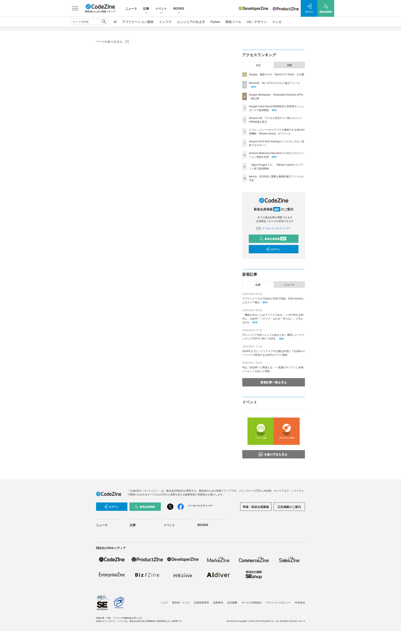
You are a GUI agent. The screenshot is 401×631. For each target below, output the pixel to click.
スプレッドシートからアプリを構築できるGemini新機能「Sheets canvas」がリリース (277, 131)
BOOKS (178, 8)
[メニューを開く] (75, 8)
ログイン (276, 249)
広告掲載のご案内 (289, 507)
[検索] (103, 22)
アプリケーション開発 (138, 21)
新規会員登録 (275, 239)
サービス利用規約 (251, 602)
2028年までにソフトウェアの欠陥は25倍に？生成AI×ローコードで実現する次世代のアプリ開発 (273, 352)
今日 (258, 65)
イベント (161, 8)
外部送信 (300, 602)
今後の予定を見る (275, 454)
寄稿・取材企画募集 (256, 507)
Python (215, 21)
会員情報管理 (201, 602)
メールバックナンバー (276, 228)
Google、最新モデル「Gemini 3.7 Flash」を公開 (276, 74)
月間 (289, 65)
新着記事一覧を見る (273, 382)
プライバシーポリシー (278, 602)
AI (115, 21)
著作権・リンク (181, 602)
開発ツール (233, 21)
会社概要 (232, 602)
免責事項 (218, 602)
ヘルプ (164, 602)
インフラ (165, 21)
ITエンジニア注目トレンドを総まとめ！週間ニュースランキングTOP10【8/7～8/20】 (273, 336)
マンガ (277, 21)
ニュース (131, 8)
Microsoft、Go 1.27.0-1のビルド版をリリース (274, 83)
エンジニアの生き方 (191, 21)
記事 (146, 8)
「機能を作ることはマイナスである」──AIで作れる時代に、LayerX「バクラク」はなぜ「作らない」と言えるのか (272, 318)
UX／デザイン (257, 21)
